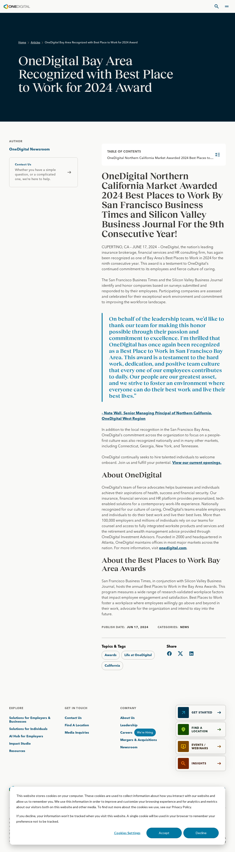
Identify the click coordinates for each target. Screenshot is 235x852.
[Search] (216, 6)
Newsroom (128, 747)
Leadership (128, 725)
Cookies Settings (127, 833)
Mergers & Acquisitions (138, 740)
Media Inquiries (77, 732)
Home (22, 42)
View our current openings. (196, 462)
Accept (164, 833)
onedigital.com (173, 548)
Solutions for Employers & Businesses (29, 720)
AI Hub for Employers (26, 736)
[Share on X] (180, 653)
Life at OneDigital (138, 655)
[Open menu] (226, 6)
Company (128, 708)
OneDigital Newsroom (29, 149)
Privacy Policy (181, 807)
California (112, 665)
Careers (126, 732)
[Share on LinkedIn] (191, 653)
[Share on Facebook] (169, 653)
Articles (35, 42)
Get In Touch (76, 708)
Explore (16, 708)
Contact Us (73, 718)
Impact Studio (20, 743)
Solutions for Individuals (28, 729)
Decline (201, 833)
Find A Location (77, 725)
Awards (111, 655)
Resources (17, 751)
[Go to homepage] (17, 6)
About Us (127, 718)
